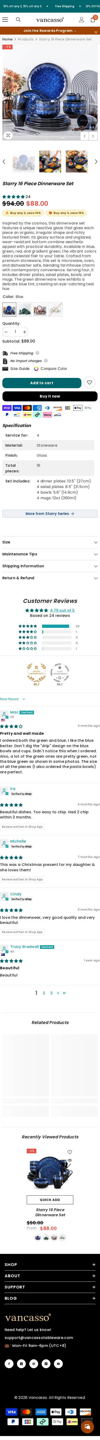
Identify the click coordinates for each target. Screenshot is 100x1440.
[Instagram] (21, 1363)
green (46, 1237)
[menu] (5, 19)
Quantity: (11, 323)
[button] (84, 136)
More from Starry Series (47, 513)
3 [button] (51, 993)
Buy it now (50, 396)
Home (7, 39)
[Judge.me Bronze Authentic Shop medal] (36, 672)
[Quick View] (69, 1160)
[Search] (18, 19)
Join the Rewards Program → (50, 30)
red (54, 1237)
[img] (11, 726)
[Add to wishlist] (89, 382)
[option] (50, 93)
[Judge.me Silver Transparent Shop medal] (59, 672)
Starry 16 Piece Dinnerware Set (50, 1212)
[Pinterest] (33, 1363)
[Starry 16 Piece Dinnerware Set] (50, 1172)
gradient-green (62, 1237)
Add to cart (41, 382)
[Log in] (81, 19)
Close (96, 32)
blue (37, 1237)
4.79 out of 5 (62, 610)
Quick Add (50, 1200)
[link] (25, 1101)
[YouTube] (58, 1363)
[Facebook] (9, 1363)
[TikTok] (46, 1363)
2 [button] (44, 993)
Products (26, 39)
